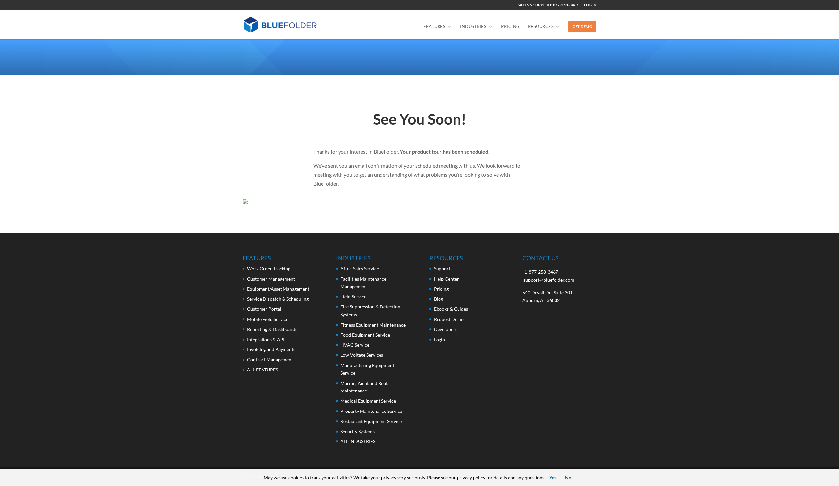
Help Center (446, 279)
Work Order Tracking (268, 268)
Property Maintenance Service (371, 411)
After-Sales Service (360, 268)
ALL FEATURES (262, 369)
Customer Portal (264, 309)
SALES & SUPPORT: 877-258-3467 (548, 5)
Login (439, 339)
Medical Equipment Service (368, 401)
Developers (445, 329)
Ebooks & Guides (451, 309)
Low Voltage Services (362, 355)
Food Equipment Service (365, 335)
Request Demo (449, 319)
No (568, 477)
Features (434, 26)
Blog (438, 299)
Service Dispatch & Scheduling (278, 299)
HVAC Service (355, 345)
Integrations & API (265, 339)
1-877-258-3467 (541, 272)
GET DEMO (582, 26)
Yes (552, 477)
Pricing (510, 26)
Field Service (353, 296)
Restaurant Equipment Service (371, 421)
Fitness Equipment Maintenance (373, 325)
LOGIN (590, 5)
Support (442, 268)
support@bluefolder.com (548, 280)
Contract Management (270, 359)
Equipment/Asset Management (278, 289)
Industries (473, 26)
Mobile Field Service (267, 319)
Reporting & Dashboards (272, 329)
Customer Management (271, 279)
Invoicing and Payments (271, 349)
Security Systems (358, 431)
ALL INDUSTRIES (358, 441)
